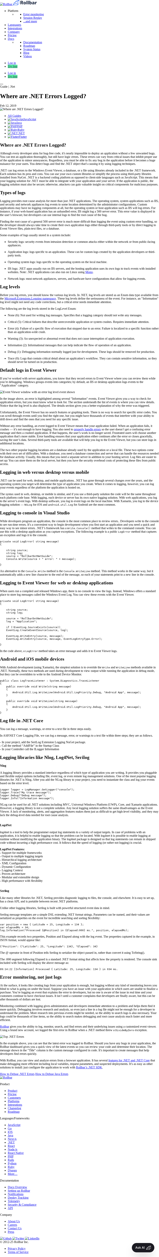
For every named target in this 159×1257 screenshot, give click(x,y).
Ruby (11, 1167)
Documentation (32, 42)
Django (12, 1170)
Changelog (14, 1108)
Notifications (15, 1194)
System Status (31, 49)
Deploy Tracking (18, 1197)
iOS (10, 1132)
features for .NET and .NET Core (129, 1060)
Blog (26, 52)
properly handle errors (87, 429)
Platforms (13, 1101)
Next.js (12, 1139)
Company (14, 31)
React (11, 1146)
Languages (14, 24)
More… (12, 1174)
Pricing (12, 35)
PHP (11, 1156)
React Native (16, 1153)
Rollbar (4, 1026)
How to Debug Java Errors (51, 1074)
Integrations (15, 28)
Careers (12, 1224)
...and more (30, 21)
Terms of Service (18, 1252)
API (10, 1208)
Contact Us (15, 1228)
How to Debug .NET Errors (17, 1074)
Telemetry (14, 1201)
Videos (27, 56)
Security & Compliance (22, 1204)
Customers (14, 1097)
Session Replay (32, 17)
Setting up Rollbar (19, 1190)
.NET (11, 1142)
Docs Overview (17, 1187)
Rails (11, 1160)
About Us (14, 1221)
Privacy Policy (17, 1248)
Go (10, 1128)
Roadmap (29, 45)
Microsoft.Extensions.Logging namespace (30, 298)
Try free (12, 66)
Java (10, 1135)
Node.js (12, 1149)
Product (12, 1090)
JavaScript (14, 1125)
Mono (89, 272)
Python (12, 1163)
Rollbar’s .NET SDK (89, 1067)
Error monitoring (33, 14)
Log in (12, 73)
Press (11, 1231)
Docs (11, 38)
